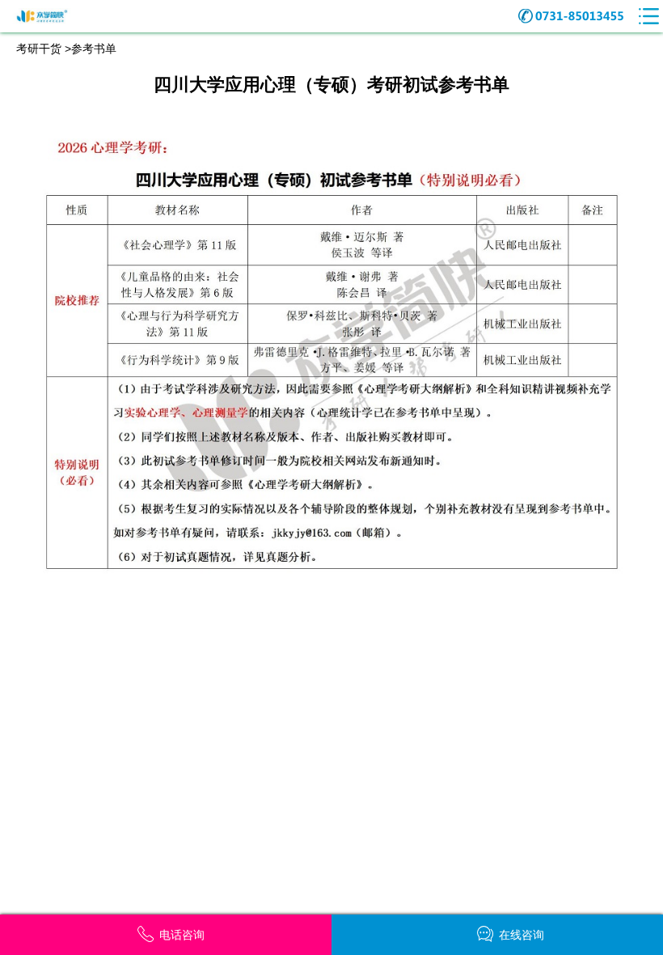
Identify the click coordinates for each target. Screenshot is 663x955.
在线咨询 (521, 934)
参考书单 (93, 48)
